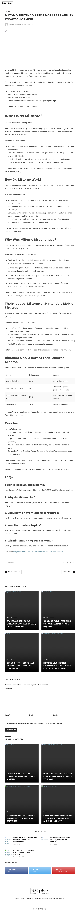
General (7, 11)
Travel (22, 898)
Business (38, 898)
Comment (8, 689)
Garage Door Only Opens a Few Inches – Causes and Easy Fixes (21, 818)
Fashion (45, 898)
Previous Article (14, 572)
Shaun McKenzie (17, 24)
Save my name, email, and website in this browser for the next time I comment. (35, 723)
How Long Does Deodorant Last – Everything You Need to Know (57, 776)
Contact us (60, 898)
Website (55, 715)
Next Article (67, 572)
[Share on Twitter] (67, 562)
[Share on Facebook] (63, 562)
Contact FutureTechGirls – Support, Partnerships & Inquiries (58, 624)
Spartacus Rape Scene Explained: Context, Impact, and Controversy (21, 624)
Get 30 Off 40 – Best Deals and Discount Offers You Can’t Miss (20, 666)
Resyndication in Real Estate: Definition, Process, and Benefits (38, 552)
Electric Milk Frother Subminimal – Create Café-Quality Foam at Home (57, 666)
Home (17, 898)
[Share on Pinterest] (70, 562)
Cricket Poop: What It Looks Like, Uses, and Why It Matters (21, 776)
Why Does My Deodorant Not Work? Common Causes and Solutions (24, 852)
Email (31, 715)
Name (7, 715)
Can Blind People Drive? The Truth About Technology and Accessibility (57, 818)
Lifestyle (30, 898)
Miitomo (11, 562)
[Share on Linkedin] (73, 562)
